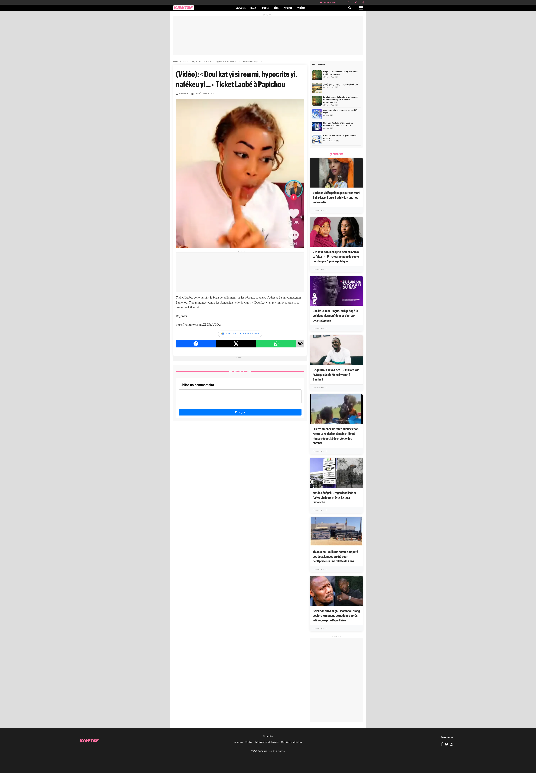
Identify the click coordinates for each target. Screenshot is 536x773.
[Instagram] (451, 744)
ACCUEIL (241, 7)
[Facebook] (442, 744)
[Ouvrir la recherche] (350, 8)
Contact (248, 741)
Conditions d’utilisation (291, 741)
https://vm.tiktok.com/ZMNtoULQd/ (198, 324)
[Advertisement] (268, 35)
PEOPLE (265, 7)
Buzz (184, 61)
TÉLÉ (276, 7)
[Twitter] (446, 744)
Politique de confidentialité (266, 741)
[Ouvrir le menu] (361, 7)
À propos (238, 741)
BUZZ (253, 7)
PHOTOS (287, 7)
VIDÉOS (301, 7)
